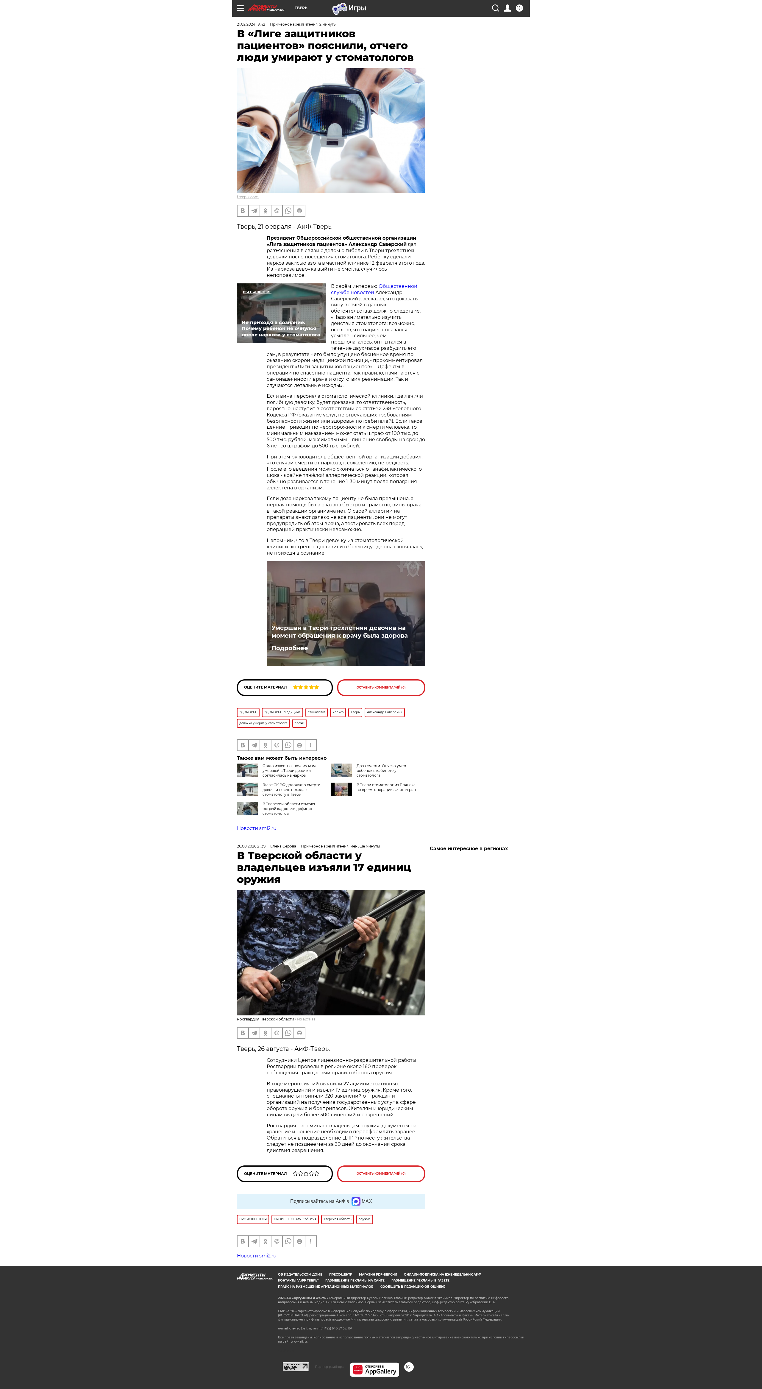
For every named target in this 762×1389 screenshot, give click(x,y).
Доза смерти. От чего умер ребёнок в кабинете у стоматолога (381, 771)
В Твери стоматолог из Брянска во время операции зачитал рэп (386, 787)
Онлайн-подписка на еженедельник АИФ (442, 1274)
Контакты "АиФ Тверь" (298, 1280)
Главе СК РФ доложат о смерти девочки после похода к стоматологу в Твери (291, 790)
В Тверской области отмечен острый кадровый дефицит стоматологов (289, 809)
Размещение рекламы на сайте (355, 1280)
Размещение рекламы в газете (420, 1280)
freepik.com (248, 197)
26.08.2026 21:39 (251, 846)
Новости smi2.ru (257, 828)
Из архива (306, 1019)
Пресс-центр (340, 1274)
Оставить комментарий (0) (381, 687)
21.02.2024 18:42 (251, 24)
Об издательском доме (300, 1274)
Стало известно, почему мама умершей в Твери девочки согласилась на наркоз (290, 771)
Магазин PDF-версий (378, 1274)
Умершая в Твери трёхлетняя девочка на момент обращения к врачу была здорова (339, 631)
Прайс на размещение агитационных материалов (326, 1287)
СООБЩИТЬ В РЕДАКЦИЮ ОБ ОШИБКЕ (412, 1287)
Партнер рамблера (329, 1366)
